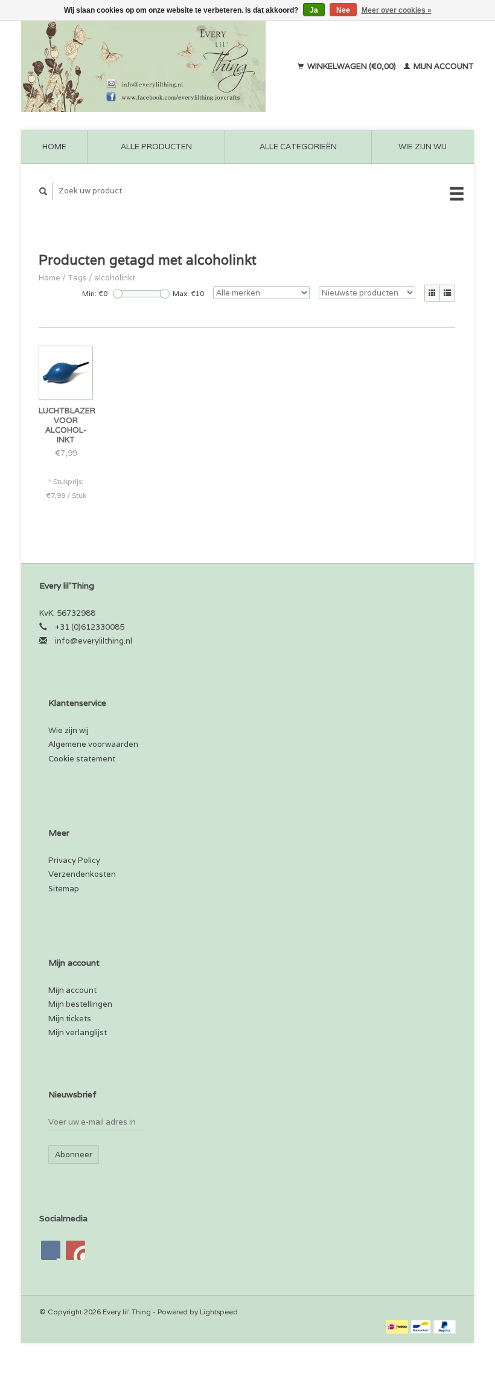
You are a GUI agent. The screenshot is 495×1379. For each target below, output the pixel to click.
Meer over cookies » (397, 10)
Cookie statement (81, 759)
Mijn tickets (69, 1018)
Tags (77, 278)
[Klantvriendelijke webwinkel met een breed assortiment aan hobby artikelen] (152, 66)
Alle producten (156, 146)
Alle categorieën (298, 146)
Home (54, 146)
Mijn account (443, 66)
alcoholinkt (114, 278)
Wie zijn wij (422, 146)
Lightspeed (219, 1311)
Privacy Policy (74, 860)
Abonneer (73, 1154)
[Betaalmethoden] (398, 1326)
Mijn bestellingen (80, 1004)
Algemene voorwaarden (93, 744)
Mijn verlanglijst (77, 1032)
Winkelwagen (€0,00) (351, 66)
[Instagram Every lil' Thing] (75, 1250)
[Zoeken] (43, 191)
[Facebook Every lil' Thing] (50, 1250)
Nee (343, 10)
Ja (314, 10)
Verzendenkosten (82, 874)
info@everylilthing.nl (93, 641)
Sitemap (63, 888)
